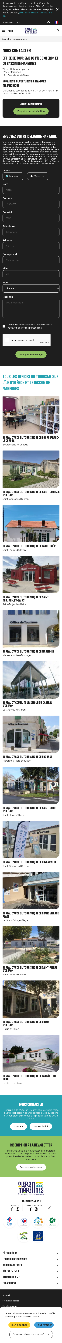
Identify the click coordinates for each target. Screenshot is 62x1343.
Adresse (7, 240)
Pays (5, 282)
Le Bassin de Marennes (15, 1259)
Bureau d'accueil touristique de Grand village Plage (31, 915)
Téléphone (9, 226)
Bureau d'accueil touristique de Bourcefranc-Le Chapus (31, 439)
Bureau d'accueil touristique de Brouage (27, 757)
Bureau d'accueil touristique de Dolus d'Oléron (26, 1023)
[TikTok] (49, 1207)
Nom (5, 184)
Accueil (5, 39)
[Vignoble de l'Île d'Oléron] (52, 1221)
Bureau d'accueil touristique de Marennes (28, 651)
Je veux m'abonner (31, 1167)
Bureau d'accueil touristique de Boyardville (29, 862)
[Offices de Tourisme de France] (9, 1221)
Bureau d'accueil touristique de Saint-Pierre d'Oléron (30, 969)
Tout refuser (44, 1324)
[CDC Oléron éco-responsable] (23, 1236)
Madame (14, 176)
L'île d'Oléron (10, 1253)
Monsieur (39, 176)
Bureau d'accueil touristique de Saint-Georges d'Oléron (31, 493)
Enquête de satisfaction (31, 111)
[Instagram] (17, 1209)
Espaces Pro (10, 1283)
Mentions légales (11, 1301)
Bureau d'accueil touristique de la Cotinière (30, 546)
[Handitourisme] (49, 22)
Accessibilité (41, 1126)
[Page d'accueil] (31, 30)
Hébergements (11, 1271)
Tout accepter (19, 1324)
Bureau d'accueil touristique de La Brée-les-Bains (30, 1077)
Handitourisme (11, 1277)
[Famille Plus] (38, 1221)
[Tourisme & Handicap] (38, 1236)
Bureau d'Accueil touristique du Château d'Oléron (27, 704)
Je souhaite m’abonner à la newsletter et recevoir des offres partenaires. (30, 326)
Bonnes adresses (12, 1265)
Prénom (7, 198)
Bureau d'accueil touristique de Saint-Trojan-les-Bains (26, 599)
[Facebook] (12, 1209)
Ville (5, 268)
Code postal (10, 254)
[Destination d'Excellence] (23, 1221)
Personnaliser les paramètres (31, 1334)
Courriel (7, 212)
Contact (18, 1126)
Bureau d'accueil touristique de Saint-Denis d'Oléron (29, 809)
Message (8, 297)
